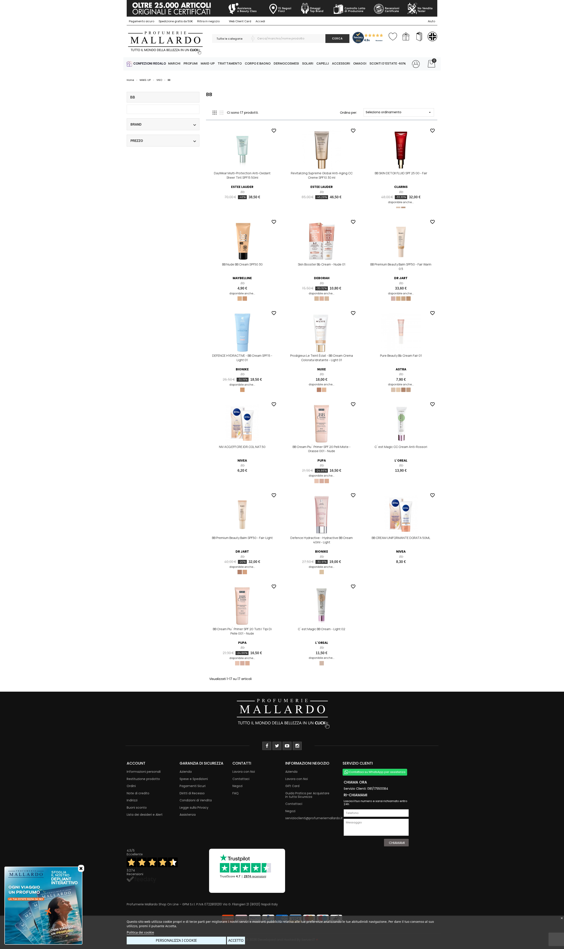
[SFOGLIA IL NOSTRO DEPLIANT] (419, 36)
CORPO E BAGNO (258, 63)
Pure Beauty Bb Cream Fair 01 (401, 355)
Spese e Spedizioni (194, 779)
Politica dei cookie (140, 932)
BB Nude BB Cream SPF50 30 (242, 264)
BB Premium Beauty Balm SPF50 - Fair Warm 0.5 (400, 266)
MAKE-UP (208, 63)
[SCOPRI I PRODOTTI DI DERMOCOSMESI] (432, 36)
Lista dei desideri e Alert (145, 814)
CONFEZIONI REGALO (149, 63)
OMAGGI (359, 63)
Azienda (186, 771)
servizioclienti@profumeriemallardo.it (314, 818)
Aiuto (431, 21)
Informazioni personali (144, 771)
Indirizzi (132, 800)
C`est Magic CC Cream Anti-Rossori (401, 447)
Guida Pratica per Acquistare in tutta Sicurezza (307, 795)
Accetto (236, 940)
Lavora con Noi (243, 771)
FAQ (235, 793)
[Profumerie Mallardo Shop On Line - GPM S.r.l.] (282, 713)
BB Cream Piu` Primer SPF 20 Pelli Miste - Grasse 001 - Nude (322, 449)
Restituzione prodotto (143, 779)
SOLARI (307, 63)
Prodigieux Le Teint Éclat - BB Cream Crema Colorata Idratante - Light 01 (321, 357)
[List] (222, 113)
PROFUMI (191, 63)
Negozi (237, 786)
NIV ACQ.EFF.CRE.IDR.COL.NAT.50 (242, 447)
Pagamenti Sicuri (193, 786)
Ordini (131, 786)
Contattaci (240, 779)
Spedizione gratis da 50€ (176, 21)
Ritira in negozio (208, 21)
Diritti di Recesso (192, 793)
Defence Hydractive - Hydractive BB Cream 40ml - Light (321, 540)
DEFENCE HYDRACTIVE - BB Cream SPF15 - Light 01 (242, 357)
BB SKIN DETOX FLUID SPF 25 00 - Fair (401, 173)
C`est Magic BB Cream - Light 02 (321, 629)
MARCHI (174, 63)
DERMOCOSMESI (286, 63)
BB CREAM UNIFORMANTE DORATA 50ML (401, 538)
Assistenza (188, 814)
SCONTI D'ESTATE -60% (387, 63)
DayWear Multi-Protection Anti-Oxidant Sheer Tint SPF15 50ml (242, 175)
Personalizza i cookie (176, 940)
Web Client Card (239, 21)
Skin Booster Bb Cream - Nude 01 (321, 264)
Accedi (260, 21)
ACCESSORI (341, 63)
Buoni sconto (137, 807)
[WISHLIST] (393, 36)
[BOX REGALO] (406, 36)
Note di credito (138, 793)
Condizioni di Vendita (196, 800)
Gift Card (292, 786)
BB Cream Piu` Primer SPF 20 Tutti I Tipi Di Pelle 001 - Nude (242, 631)
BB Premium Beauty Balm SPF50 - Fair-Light (242, 538)
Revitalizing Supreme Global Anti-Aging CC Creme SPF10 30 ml (321, 175)
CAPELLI (322, 63)
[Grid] (215, 113)
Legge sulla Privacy (194, 807)
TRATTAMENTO (230, 63)
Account (136, 763)
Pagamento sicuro (141, 21)
